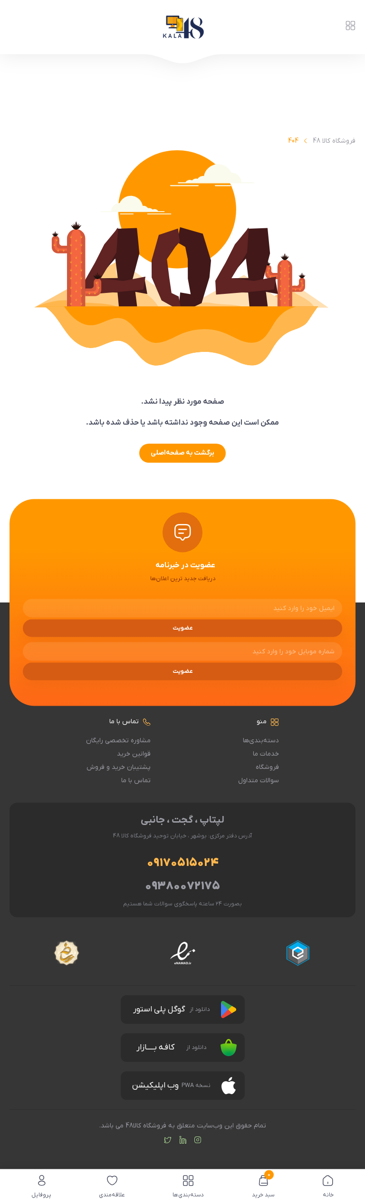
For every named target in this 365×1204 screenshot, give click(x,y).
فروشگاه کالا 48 (334, 141)
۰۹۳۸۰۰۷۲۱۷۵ (182, 886)
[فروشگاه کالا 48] (182, 27)
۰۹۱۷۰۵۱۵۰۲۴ (183, 863)
